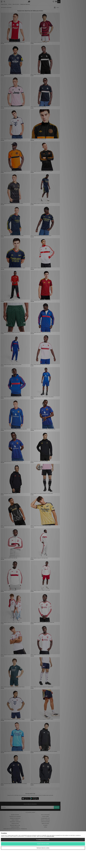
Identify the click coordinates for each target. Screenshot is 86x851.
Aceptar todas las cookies (43, 843)
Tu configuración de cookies (42, 839)
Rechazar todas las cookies (43, 847)
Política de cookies (50, 836)
